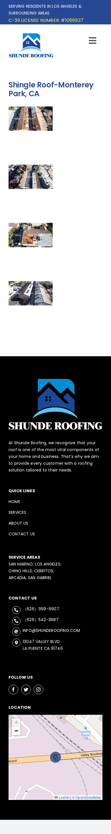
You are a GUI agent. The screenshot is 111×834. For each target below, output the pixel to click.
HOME (14, 501)
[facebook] (13, 689)
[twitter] (26, 689)
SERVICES (17, 512)
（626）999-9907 (41, 609)
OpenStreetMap (88, 797)
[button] (55, 757)
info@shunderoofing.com (51, 630)
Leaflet (64, 797)
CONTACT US (22, 534)
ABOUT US (18, 523)
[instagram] (38, 689)
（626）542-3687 (41, 620)
